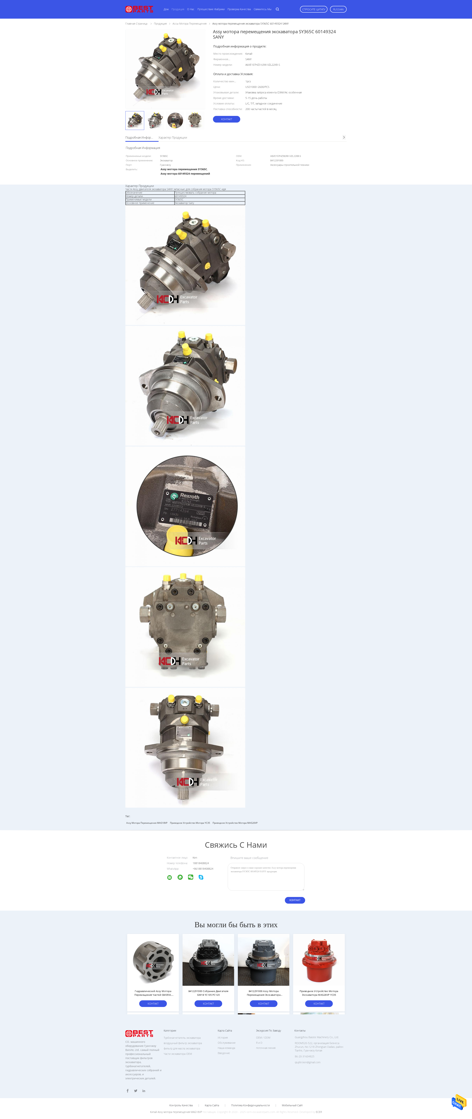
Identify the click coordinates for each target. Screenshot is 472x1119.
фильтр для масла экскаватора (182, 1048)
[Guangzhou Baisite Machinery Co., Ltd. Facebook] (127, 1091)
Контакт (226, 119)
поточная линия (265, 1048)
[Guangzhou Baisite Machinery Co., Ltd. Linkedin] (144, 1091)
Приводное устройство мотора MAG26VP (235, 822)
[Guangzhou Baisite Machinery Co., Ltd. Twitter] (135, 1091)
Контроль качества (181, 1105)
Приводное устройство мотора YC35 (190, 822)
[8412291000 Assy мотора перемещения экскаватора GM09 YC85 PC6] (263, 960)
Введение (224, 1053)
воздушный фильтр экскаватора (183, 1043)
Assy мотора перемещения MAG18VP (146, 822)
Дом (166, 9)
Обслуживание (227, 1042)
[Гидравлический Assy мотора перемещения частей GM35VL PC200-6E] (153, 960)
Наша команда (226, 1048)
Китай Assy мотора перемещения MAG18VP (176, 1112)
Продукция (177, 9)
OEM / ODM (263, 1037)
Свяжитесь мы (262, 9)
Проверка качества (239, 9)
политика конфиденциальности (250, 1105)
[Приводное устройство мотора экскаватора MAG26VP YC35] (319, 960)
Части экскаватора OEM (178, 1054)
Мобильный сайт (292, 1105)
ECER (319, 1112)
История (223, 1037)
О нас (190, 9)
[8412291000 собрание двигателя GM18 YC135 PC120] (208, 960)
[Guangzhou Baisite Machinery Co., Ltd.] (172, 878)
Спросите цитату (313, 9)
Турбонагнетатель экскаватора (182, 1037)
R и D (259, 1042)
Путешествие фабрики (211, 9)
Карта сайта (212, 1105)
